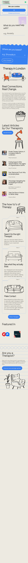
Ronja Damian (11, 177)
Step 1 (17, 217)
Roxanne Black (11, 197)
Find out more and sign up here (12, 368)
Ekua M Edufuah (12, 168)
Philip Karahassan (12, 157)
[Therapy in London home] (6, 2)
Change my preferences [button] (14, 13)
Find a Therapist (7, 60)
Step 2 (17, 247)
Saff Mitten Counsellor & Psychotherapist (14, 187)
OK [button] (14, 10)
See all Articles (8, 132)
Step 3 (17, 279)
